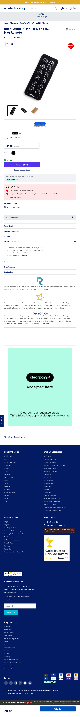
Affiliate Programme (11, 639)
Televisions (48, 474)
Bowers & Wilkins (10, 462)
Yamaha (7, 486)
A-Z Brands (8, 456)
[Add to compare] (12, 44)
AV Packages (48, 480)
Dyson (6, 480)
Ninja (6, 498)
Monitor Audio (9, 477)
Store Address (9, 633)
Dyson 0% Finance (50, 504)
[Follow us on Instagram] (16, 683)
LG (5, 459)
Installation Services (11, 540)
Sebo (6, 483)
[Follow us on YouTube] (25, 683)
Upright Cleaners (50, 468)
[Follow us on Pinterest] (20, 683)
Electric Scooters (50, 462)
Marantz (7, 474)
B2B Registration (10, 528)
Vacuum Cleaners (50, 495)
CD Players (47, 492)
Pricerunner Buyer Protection (14, 552)
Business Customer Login (13, 531)
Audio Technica (9, 492)
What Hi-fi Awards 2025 (52, 498)
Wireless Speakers (50, 471)
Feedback (7, 546)
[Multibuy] (62, 8)
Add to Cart (58, 709)
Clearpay (7, 651)
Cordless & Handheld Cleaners (54, 465)
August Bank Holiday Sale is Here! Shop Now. (40, 2)
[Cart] (74, 8)
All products (14, 23)
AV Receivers (48, 483)
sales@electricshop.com (56, 525)
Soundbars (47, 486)
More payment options (22, 170)
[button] (7, 44)
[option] (40, 16)
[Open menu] (5, 8)
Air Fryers (47, 456)
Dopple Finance (9, 648)
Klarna (6, 654)
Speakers (47, 489)
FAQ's (6, 642)
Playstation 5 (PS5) (50, 459)
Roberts (7, 489)
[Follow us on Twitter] (11, 683)
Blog (5, 645)
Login (6, 522)
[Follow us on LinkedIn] (30, 683)
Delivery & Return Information (14, 534)
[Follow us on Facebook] (6, 683)
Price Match (8, 543)
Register (7, 525)
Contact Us (8, 636)
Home (6, 23)
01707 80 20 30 (52, 522)
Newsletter (8, 549)
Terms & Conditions (11, 660)
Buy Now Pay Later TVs (52, 501)
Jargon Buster (9, 666)
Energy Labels (9, 669)
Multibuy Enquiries (10, 537)
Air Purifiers (48, 477)
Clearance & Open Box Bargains (55, 507)
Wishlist (7, 626)
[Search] (55, 8)
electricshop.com (38, 690)
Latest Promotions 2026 (52, 510)
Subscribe (11, 612)
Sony (6, 471)
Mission (6, 495)
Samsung (7, 465)
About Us (7, 630)
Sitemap (7, 657)
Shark (6, 501)
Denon (6, 468)
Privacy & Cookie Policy (12, 663)
